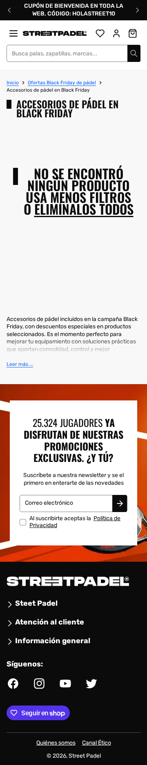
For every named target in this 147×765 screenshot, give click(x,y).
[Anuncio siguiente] (138, 10)
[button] (20, 364)
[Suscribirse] (119, 503)
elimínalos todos (84, 209)
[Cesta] (133, 33)
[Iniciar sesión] (116, 33)
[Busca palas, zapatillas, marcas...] (133, 53)
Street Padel (85, 755)
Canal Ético (96, 742)
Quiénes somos (56, 742)
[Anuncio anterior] (9, 10)
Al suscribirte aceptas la (74, 522)
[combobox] (73, 53)
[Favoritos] (100, 33)
